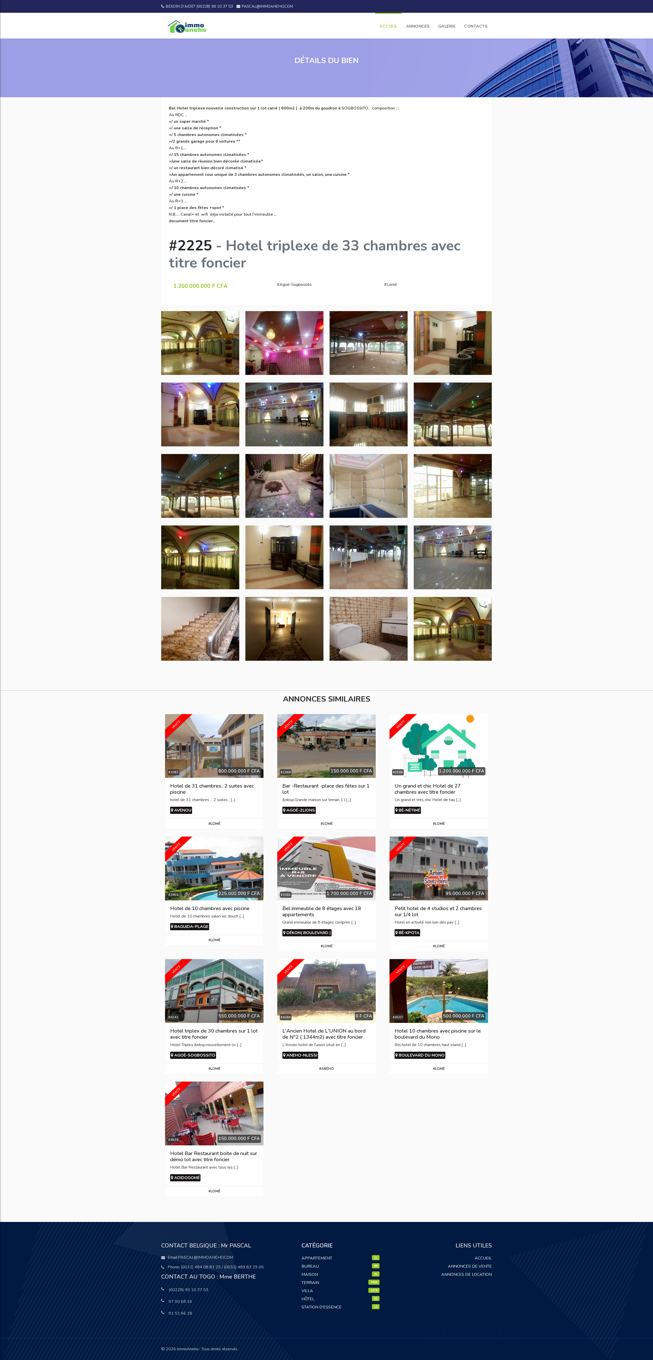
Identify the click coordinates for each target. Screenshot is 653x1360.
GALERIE (447, 26)
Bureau (310, 1266)
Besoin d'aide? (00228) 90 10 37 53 (199, 6)
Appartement (317, 1258)
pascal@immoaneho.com (267, 6)
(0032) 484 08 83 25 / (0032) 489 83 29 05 (222, 1267)
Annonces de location (466, 1274)
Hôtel (308, 1299)
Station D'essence (322, 1307)
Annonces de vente (470, 1266)
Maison (310, 1274)
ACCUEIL (388, 26)
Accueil (483, 1258)
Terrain (310, 1282)
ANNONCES (418, 26)
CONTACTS (475, 26)
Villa (307, 1291)
